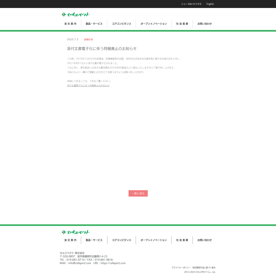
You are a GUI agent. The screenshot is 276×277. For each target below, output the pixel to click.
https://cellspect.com (113, 263)
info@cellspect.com (80, 263)
